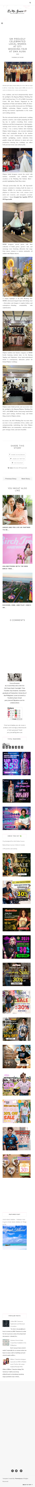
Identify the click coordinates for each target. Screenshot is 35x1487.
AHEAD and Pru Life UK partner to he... (16, 528)
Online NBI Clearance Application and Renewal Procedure (17, 1324)
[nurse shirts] (17, 1177)
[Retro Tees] (17, 931)
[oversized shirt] (17, 876)
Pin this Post (18, 463)
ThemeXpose (19, 1478)
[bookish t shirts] (17, 985)
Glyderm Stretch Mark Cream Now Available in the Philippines (18, 1343)
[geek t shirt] (17, 829)
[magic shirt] (17, 802)
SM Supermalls (23, 468)
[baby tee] (17, 1095)
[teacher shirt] (17, 1122)
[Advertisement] (17, 1193)
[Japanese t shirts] (17, 1040)
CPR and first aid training (10, 848)
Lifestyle (15, 468)
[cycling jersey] (17, 903)
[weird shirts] (17, 958)
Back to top (27, 1484)
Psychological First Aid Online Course (13, 841)
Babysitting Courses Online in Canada (14, 845)
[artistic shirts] (17, 775)
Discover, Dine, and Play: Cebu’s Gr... (17, 606)
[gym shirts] (17, 1067)
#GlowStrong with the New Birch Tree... (15, 567)
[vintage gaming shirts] (17, 1150)
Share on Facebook (18, 454)
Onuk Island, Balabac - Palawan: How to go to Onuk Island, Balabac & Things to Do (14, 1222)
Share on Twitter (19, 458)
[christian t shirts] (17, 1013)
